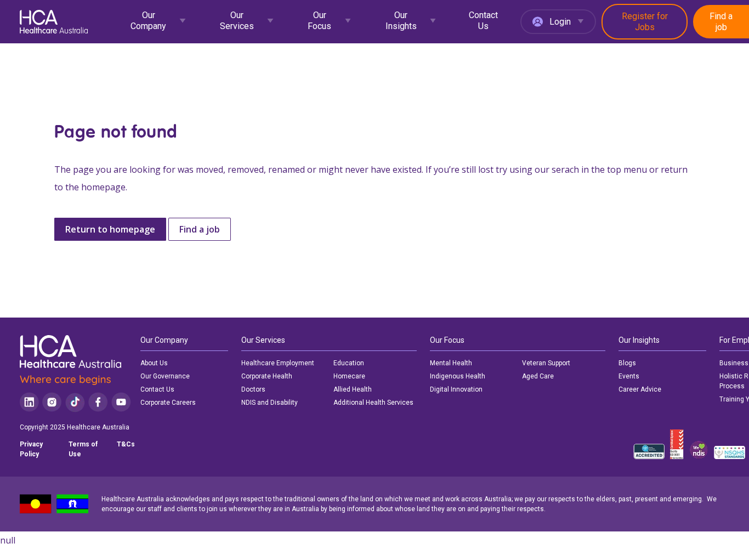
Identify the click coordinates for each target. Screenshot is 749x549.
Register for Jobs (645, 21)
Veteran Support (546, 363)
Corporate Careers (168, 402)
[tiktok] (75, 402)
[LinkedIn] (29, 402)
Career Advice (640, 389)
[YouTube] (121, 402)
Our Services (237, 20)
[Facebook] (98, 402)
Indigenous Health (457, 376)
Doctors (253, 389)
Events (629, 376)
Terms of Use (83, 449)
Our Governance (165, 376)
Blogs (627, 363)
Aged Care (538, 376)
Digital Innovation (456, 389)
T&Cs (126, 444)
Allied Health (352, 389)
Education (348, 363)
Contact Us (483, 20)
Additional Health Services (373, 402)
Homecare (349, 376)
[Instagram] (51, 402)
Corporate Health (266, 376)
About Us (154, 363)
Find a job (721, 21)
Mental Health (451, 363)
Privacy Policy (31, 449)
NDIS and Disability (269, 402)
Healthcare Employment (277, 363)
